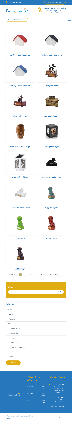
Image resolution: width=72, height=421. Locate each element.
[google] (62, 417)
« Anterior (13, 275)
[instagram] (59, 417)
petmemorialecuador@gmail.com (59, 406)
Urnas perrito (13, 333)
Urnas (9, 324)
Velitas (11, 356)
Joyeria (9, 310)
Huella (11, 352)
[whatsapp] (53, 417)
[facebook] (56, 417)
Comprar (20, 48)
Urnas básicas (13, 342)
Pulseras (12, 319)
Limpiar (13, 362)
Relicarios (12, 314)
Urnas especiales (14, 328)
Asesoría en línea (56, 2)
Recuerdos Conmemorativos (17, 347)
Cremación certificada (17, 19)
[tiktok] (65, 417)
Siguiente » (57, 275)
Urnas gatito (13, 338)
